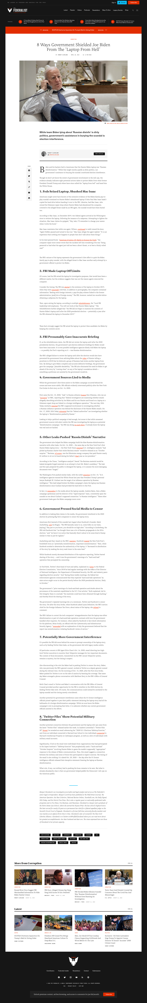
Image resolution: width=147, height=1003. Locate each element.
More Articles (99, 154)
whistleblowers (84, 303)
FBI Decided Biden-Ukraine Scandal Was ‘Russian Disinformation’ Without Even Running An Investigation (88, 895)
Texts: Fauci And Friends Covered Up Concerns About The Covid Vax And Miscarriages (118, 892)
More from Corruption (27, 863)
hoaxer (83, 395)
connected (100, 733)
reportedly (55, 290)
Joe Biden (72, 839)
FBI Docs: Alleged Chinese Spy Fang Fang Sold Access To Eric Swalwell (58, 891)
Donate (123, 2)
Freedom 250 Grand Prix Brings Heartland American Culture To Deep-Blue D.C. (56, 938)
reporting (86, 475)
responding (51, 491)
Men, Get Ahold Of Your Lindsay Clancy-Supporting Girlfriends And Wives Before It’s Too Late (88, 938)
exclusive (43, 398)
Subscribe (134, 2)
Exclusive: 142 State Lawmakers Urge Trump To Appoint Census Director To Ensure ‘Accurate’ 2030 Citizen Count (118, 939)
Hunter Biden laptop (59, 839)
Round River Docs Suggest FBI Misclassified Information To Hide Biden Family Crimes (27, 892)
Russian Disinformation (47, 842)
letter (92, 567)
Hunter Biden (44, 839)
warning (73, 541)
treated (86, 541)
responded (57, 626)
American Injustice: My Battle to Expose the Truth (77, 240)
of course (58, 453)
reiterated (62, 411)
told (50, 525)
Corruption (78, 835)
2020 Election (45, 835)
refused (96, 607)
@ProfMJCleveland (54, 154)
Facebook (88, 835)
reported (54, 406)
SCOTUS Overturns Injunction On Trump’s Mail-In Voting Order (27, 937)
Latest (18, 909)
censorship (67, 835)
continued (81, 229)
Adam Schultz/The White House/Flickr (117, 123)
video (85, 358)
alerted (67, 287)
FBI (97, 835)
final (77, 456)
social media (63, 842)
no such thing (79, 425)
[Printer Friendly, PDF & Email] (29, 198)
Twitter (74, 842)
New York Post (84, 839)
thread (45, 730)
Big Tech (56, 835)
